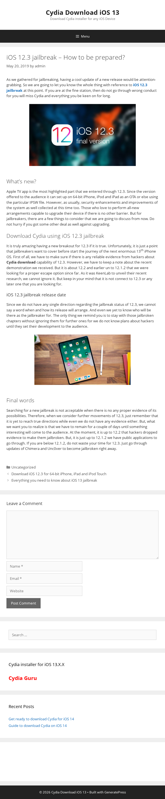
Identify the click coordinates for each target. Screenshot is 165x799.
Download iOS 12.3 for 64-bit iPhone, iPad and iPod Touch (58, 473)
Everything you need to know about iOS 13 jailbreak (54, 480)
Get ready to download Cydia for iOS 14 (41, 718)
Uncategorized (23, 467)
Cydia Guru (23, 677)
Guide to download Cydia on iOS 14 (38, 725)
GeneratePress (115, 792)
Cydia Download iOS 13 (82, 12)
